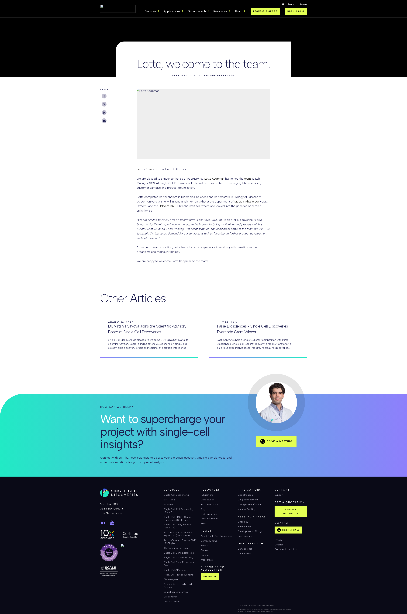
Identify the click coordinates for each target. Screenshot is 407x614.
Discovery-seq (171, 579)
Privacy (278, 539)
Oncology (243, 521)
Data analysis (170, 596)
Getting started (209, 514)
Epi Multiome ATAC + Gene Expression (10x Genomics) (178, 534)
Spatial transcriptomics (176, 591)
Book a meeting (280, 441)
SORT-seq (169, 499)
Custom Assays (172, 601)
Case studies (207, 499)
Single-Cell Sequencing (176, 494)
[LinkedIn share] (104, 112)
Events (204, 545)
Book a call (295, 11)
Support (291, 4)
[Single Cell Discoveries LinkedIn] (103, 522)
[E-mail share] (104, 120)
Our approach (245, 548)
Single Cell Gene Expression (179, 552)
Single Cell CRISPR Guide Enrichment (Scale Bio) (177, 518)
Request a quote (265, 11)
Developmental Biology (250, 531)
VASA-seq (169, 504)
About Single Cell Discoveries (216, 536)
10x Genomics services (176, 548)
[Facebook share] (104, 96)
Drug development (248, 499)
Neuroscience (245, 536)
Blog (203, 509)
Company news (209, 540)
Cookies (279, 544)
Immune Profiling (246, 509)
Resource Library (209, 504)
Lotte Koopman (214, 178)
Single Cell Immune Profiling (178, 557)
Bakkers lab (166, 206)
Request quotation (290, 511)
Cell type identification (250, 504)
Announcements (209, 518)
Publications (207, 494)
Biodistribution (245, 494)
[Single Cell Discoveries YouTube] (112, 522)
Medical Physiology (246, 201)
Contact (205, 550)
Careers (303, 4)
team (248, 178)
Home (140, 169)
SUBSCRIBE (210, 577)
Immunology (244, 526)
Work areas (207, 559)
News (149, 169)
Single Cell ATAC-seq (175, 570)
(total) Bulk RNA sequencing (178, 574)
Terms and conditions (286, 549)
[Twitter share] (104, 104)
